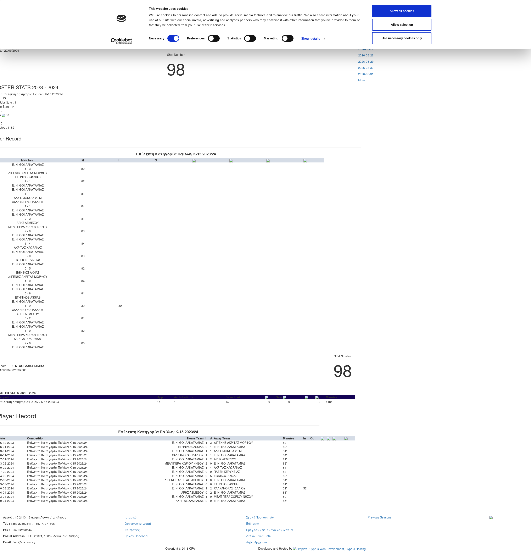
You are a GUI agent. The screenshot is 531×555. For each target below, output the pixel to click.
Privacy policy (206, 548)
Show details (310, 38)
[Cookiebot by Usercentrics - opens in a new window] (121, 41)
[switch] (214, 38)
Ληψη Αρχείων (256, 542)
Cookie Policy (247, 548)
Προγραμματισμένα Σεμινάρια (269, 530)
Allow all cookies (402, 11)
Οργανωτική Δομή (138, 523)
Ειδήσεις (252, 523)
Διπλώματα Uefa (258, 536)
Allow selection (402, 24)
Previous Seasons (379, 517)
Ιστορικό (130, 517)
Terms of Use (227, 548)
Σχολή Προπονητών (260, 517)
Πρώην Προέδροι (136, 536)
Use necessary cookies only (402, 38)
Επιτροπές (132, 530)
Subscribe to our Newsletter (504, 523)
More (361, 80)
